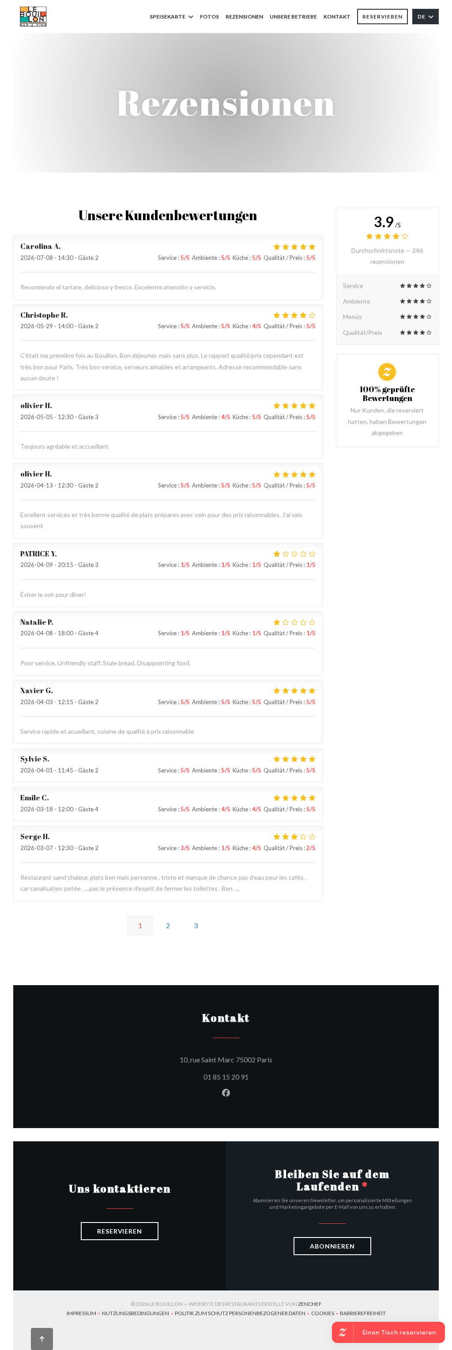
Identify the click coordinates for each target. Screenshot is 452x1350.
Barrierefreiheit (363, 1314)
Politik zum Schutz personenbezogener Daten (243, 1314)
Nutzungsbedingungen (138, 1314)
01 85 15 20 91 (226, 1076)
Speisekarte (167, 16)
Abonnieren (332, 1246)
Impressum (84, 1314)
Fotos (209, 16)
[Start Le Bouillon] (33, 16)
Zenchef (310, 1304)
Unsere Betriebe (293, 16)
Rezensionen (244, 16)
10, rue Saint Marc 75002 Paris (266, 1059)
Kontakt (337, 16)
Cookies (325, 1314)
